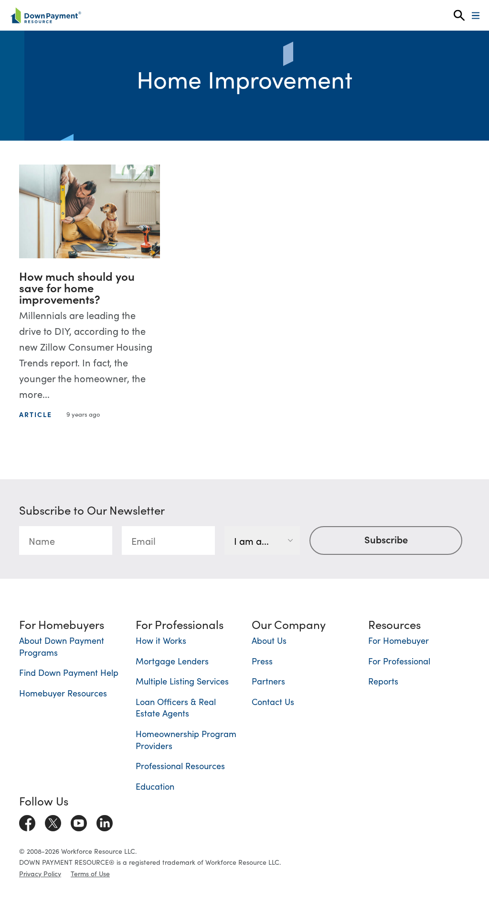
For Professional (399, 661)
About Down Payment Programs (61, 646)
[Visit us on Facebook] (27, 821)
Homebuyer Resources (63, 693)
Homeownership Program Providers (186, 739)
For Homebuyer (398, 640)
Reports (383, 681)
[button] (459, 15)
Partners (268, 681)
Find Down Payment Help (68, 672)
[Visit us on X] (53, 821)
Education (155, 786)
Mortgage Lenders (172, 661)
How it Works (161, 640)
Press (262, 661)
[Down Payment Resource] (46, 15)
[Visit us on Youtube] (79, 821)
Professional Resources (180, 766)
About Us (269, 640)
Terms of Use (90, 873)
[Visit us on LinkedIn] (104, 821)
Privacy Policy (40, 873)
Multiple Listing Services (182, 681)
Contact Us (273, 701)
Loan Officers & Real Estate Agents (176, 707)
